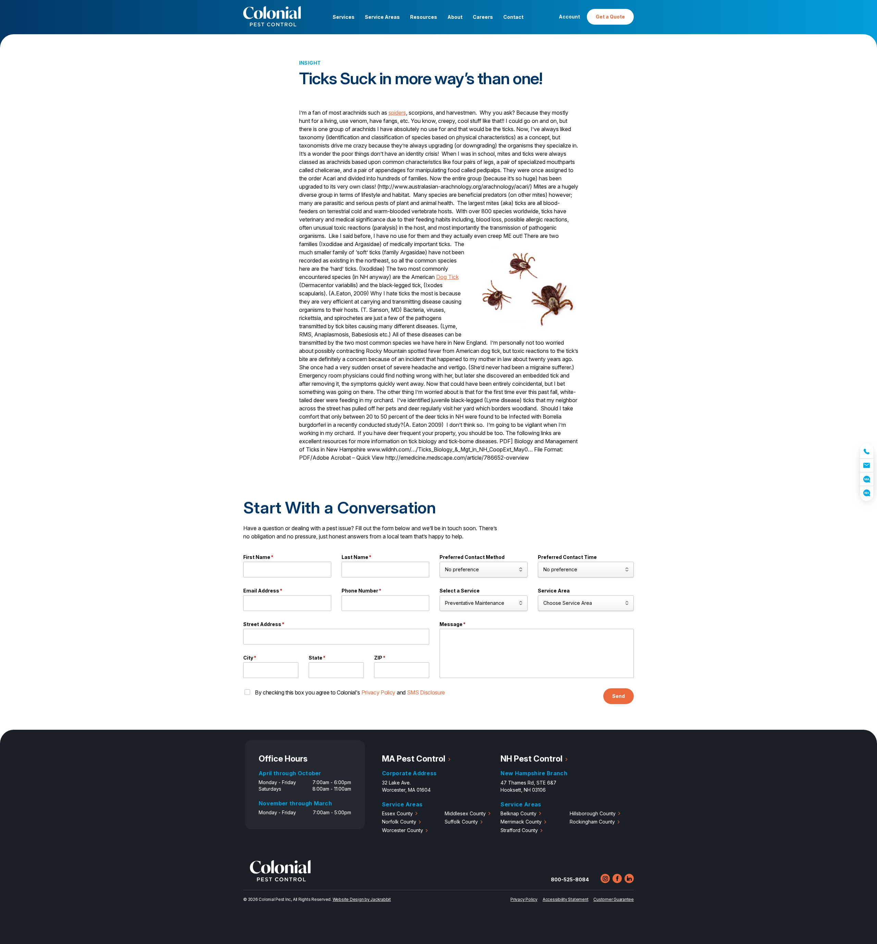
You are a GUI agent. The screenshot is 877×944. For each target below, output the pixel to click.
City (249, 658)
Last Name (356, 557)
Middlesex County (465, 813)
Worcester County (402, 830)
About (454, 17)
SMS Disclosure (426, 692)
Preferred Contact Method (472, 557)
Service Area (554, 591)
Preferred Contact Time (567, 557)
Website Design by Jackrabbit (362, 899)
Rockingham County (592, 822)
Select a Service (460, 591)
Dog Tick (447, 276)
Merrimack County (521, 822)
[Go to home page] (280, 879)
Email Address (262, 591)
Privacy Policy (378, 692)
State (317, 658)
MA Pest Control (413, 759)
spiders (397, 112)
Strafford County (519, 830)
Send (618, 696)
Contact (513, 17)
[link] (867, 450)
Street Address (263, 624)
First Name (258, 557)
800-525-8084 (570, 879)
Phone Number (361, 591)
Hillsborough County (593, 813)
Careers (483, 17)
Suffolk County (461, 822)
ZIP (379, 658)
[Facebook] (617, 878)
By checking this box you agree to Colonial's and (350, 692)
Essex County (397, 813)
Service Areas (382, 17)
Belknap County (518, 813)
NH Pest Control (532, 759)
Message (453, 624)
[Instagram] (605, 878)
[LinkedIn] (629, 878)
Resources (423, 17)
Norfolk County (399, 822)
